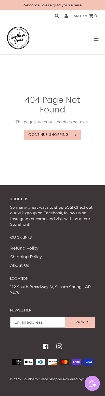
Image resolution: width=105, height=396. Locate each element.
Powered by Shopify (79, 379)
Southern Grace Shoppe (42, 379)
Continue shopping (48, 134)
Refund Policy (24, 248)
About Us (19, 265)
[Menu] (96, 37)
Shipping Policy (26, 256)
